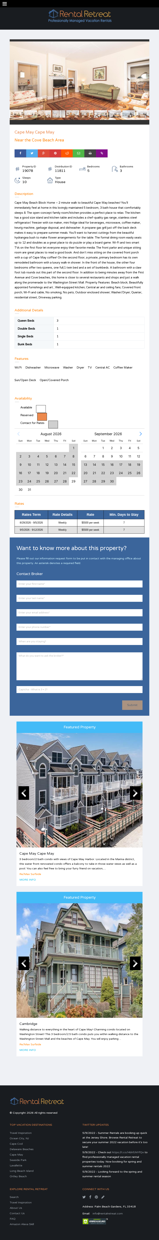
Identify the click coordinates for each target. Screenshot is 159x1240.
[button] (18, 434)
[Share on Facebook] (20, 153)
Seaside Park (18, 1160)
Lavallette (16, 1165)
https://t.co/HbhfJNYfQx (128, 1152)
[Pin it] (55, 153)
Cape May (16, 1154)
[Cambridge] (79, 960)
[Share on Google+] (43, 153)
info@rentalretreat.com (108, 1213)
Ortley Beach (18, 1176)
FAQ (13, 1218)
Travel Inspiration (21, 1133)
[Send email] (78, 153)
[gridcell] (73, 481)
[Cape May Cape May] (79, 790)
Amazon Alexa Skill (22, 1224)
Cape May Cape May (36, 853)
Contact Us (17, 1213)
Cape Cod (16, 1143)
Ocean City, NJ (19, 1138)
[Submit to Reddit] (67, 153)
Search (14, 1197)
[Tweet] (32, 153)
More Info (27, 879)
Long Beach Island (22, 1171)
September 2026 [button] (108, 434)
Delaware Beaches (22, 1149)
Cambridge (28, 1024)
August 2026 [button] (51, 434)
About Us (16, 1208)
